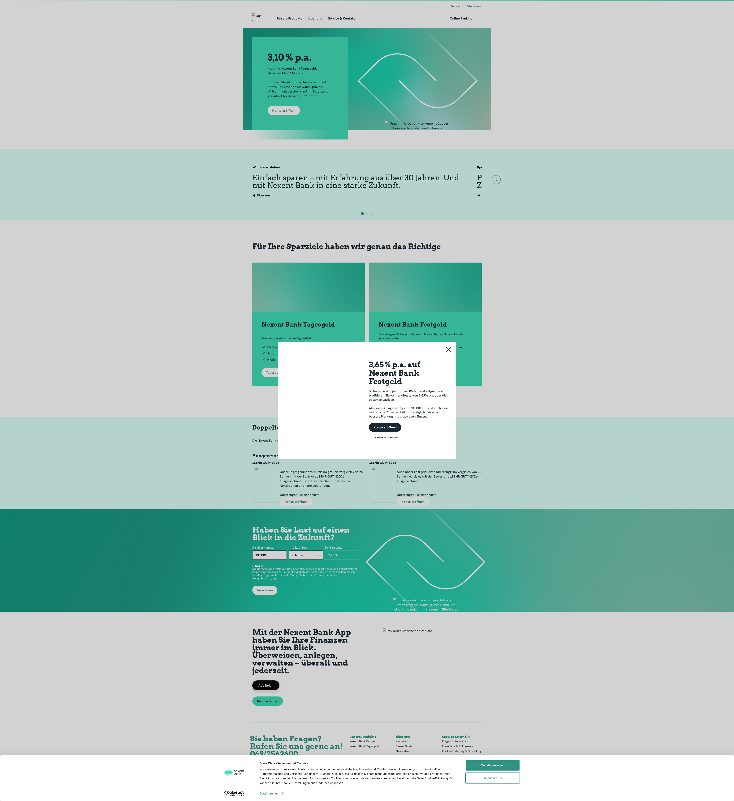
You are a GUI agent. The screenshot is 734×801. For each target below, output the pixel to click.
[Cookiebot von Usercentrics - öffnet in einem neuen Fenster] (234, 793)
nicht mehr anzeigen (386, 437)
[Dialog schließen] (448, 349)
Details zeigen (269, 793)
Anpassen (490, 777)
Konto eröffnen (385, 427)
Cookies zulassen (492, 765)
